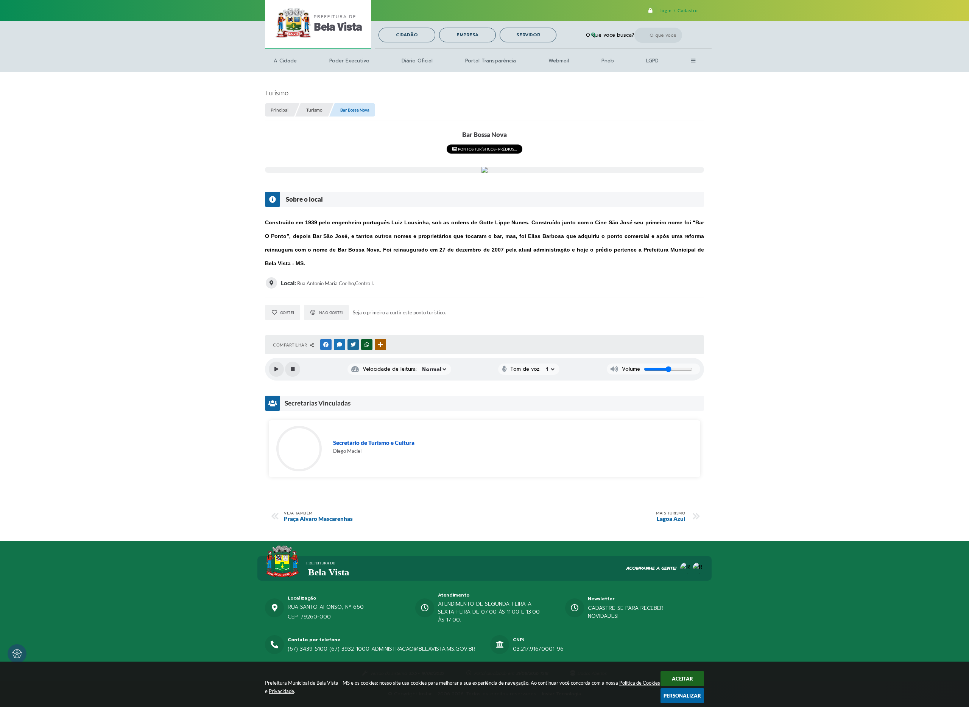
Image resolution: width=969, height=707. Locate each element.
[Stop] (292, 369)
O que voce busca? (610, 35)
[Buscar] (593, 35)
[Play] (276, 369)
